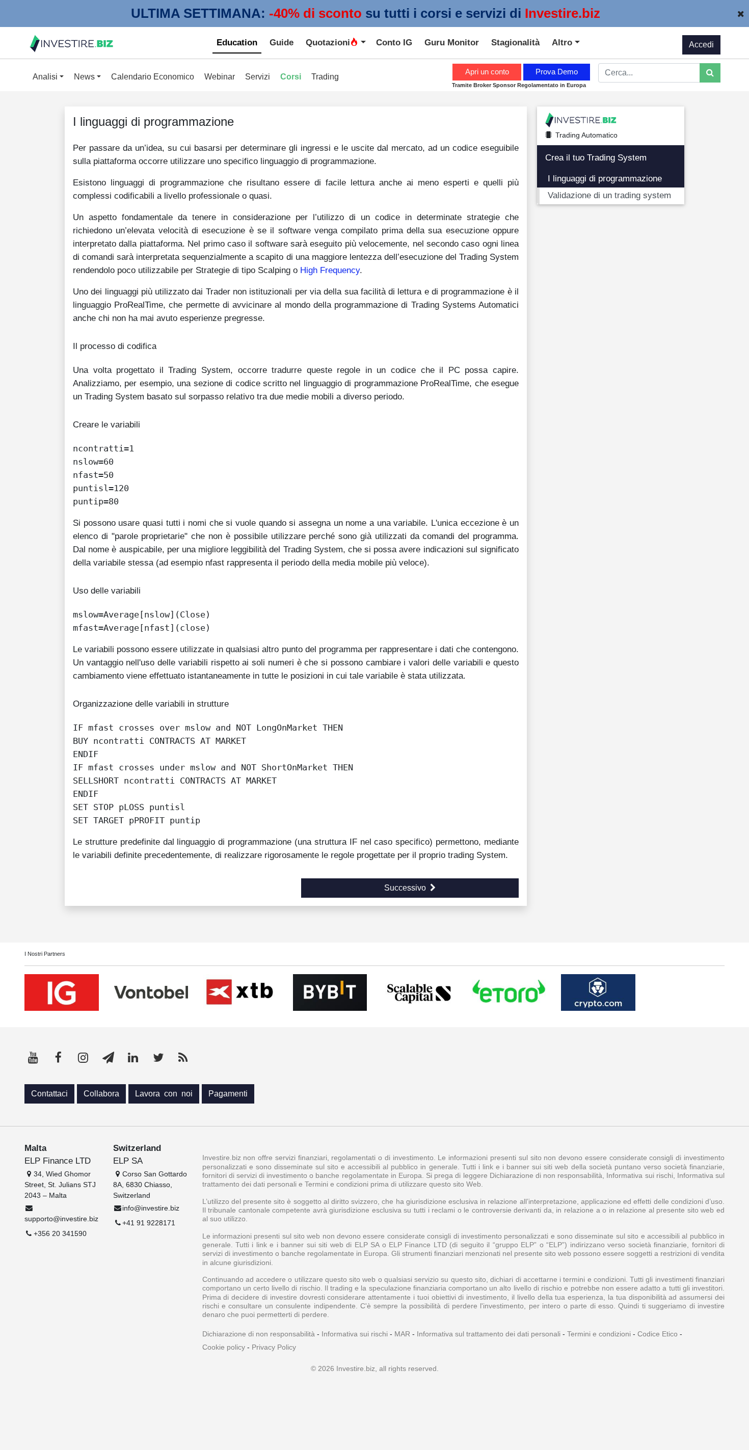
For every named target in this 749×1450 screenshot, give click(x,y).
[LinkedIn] (133, 1058)
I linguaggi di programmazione (605, 178)
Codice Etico (657, 1334)
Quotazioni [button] (328, 42)
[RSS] (183, 1058)
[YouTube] (33, 1058)
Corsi (290, 76)
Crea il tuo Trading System (596, 157)
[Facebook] (58, 1058)
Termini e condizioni (599, 1334)
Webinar (219, 76)
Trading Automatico (586, 135)
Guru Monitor (451, 42)
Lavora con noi (164, 1093)
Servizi (257, 76)
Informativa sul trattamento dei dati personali (488, 1334)
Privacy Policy (274, 1347)
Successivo (405, 887)
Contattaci (49, 1093)
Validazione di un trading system (609, 195)
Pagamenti (228, 1093)
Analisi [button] (46, 76)
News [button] (85, 76)
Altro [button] (563, 42)
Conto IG (394, 42)
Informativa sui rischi (355, 1334)
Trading (325, 76)
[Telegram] (108, 1058)
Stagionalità (515, 42)
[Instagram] (83, 1058)
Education (237, 42)
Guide (281, 42)
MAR (402, 1334)
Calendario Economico (152, 76)
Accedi (701, 44)
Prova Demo (557, 71)
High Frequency (330, 270)
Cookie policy (223, 1347)
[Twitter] (158, 1058)
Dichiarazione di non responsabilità (258, 1334)
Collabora (101, 1093)
